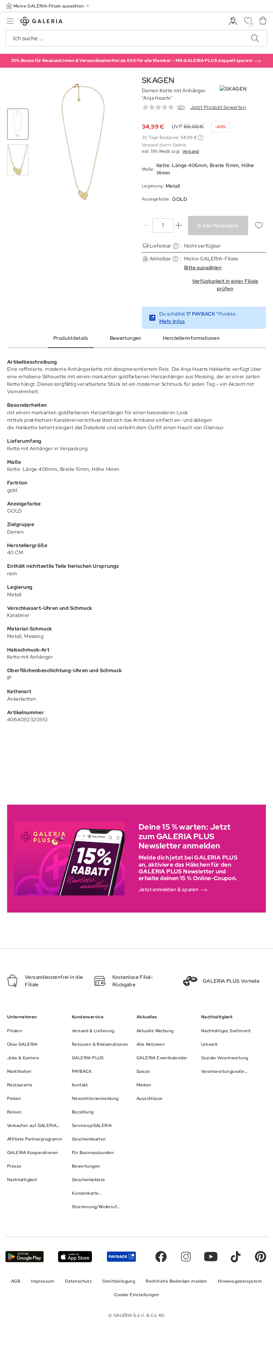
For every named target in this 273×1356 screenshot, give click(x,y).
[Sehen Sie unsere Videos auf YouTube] (211, 1257)
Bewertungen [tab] (125, 338)
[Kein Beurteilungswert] (160, 107)
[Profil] (233, 21)
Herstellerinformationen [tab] (191, 338)
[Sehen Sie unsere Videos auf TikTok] (236, 1257)
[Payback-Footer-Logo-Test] (121, 1256)
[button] (48, 6)
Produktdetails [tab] (71, 338)
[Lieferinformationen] (176, 246)
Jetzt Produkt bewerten (218, 107)
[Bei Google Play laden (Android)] (24, 1256)
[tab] (83, 142)
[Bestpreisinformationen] (200, 137)
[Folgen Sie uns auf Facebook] (161, 1257)
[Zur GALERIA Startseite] (41, 22)
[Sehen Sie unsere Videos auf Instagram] (186, 1257)
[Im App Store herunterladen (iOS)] (75, 1256)
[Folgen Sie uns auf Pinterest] (260, 1257)
